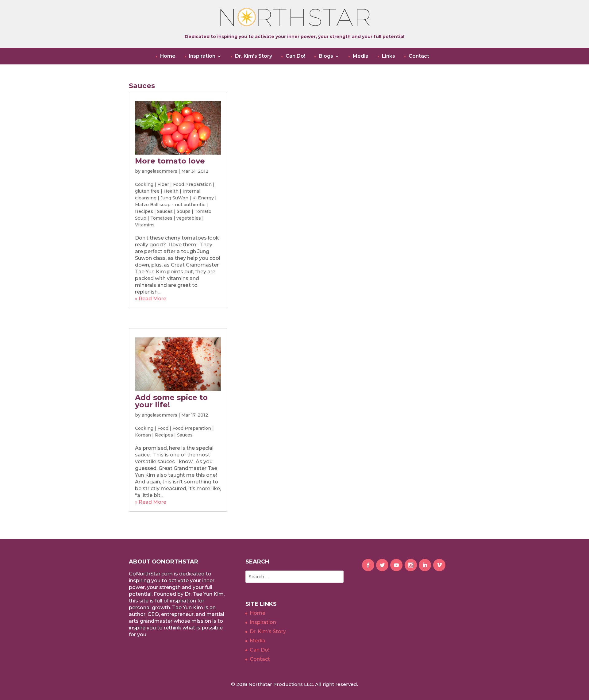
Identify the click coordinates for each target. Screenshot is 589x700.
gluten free (147, 191)
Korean (143, 435)
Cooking (144, 184)
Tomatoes (161, 218)
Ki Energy (203, 198)
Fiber (163, 184)
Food (162, 428)
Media (360, 56)
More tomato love (170, 160)
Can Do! (295, 56)
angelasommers (159, 171)
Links (388, 56)
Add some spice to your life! (171, 401)
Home (167, 56)
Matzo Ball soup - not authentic (170, 204)
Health (171, 191)
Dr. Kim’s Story (253, 56)
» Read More (150, 299)
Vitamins (145, 225)
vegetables (188, 218)
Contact (419, 56)
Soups (184, 211)
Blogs (326, 56)
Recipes (144, 211)
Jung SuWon (174, 198)
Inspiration (202, 56)
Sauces (165, 211)
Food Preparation (192, 184)
